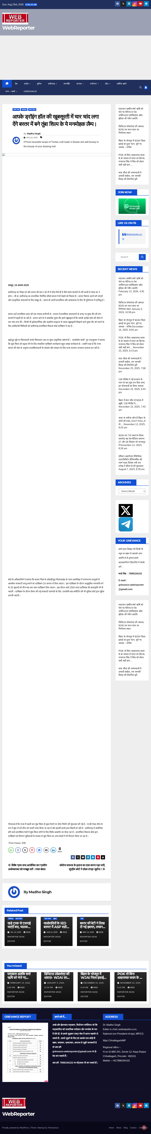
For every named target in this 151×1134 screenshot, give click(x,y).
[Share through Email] (46, 850)
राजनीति (67, 83)
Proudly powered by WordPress (16, 1128)
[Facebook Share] (18, 850)
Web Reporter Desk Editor (19, 936)
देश (16, 83)
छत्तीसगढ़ (52, 83)
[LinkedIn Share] (53, 850)
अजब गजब (16, 109)
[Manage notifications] (144, 1127)
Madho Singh (34, 133)
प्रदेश (26, 83)
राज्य (82, 918)
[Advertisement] (75, 57)
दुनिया (39, 83)
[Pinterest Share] (32, 850)
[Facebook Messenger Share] (39, 850)
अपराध (79, 83)
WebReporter (18, 28)
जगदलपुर (24, 109)
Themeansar (53, 1128)
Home (111, 1128)
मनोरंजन (93, 83)
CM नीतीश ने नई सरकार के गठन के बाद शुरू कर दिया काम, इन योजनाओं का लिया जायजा (132, 382)
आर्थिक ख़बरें (122, 83)
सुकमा (54, 918)
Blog (126, 1128)
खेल (107, 83)
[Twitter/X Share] (25, 850)
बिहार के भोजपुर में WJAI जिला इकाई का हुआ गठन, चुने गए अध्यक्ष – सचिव (132, 143)
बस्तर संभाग (32, 109)
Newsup (41, 1128)
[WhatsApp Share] (11, 850)
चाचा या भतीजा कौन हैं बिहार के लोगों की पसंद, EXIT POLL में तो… (132, 421)
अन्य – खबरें (10, 91)
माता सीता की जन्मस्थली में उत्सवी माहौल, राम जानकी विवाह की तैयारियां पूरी (130, 175)
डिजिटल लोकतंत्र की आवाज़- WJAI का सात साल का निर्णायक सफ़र (131, 129)
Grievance (30, 91)
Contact (133, 1128)
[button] (140, 87)
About (118, 1128)
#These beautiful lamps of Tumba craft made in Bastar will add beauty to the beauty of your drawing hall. (61, 144)
